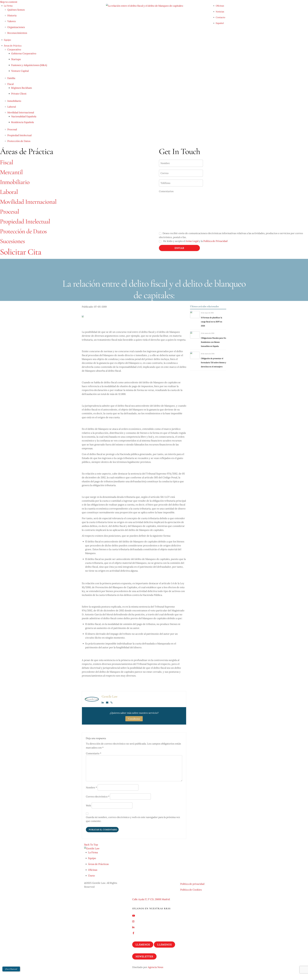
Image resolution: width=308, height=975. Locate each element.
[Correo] (107, 702)
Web (88, 805)
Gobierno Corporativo (23, 53)
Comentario (93, 753)
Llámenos (143, 944)
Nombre (91, 787)
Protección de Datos (18, 141)
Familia (11, 78)
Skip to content (8, 1)
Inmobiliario (14, 100)
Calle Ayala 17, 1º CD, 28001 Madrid (151, 899)
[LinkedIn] (103, 702)
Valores (11, 21)
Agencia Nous (155, 967)
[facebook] (133, 932)
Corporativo (14, 49)
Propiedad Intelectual (19, 135)
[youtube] (133, 915)
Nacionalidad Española (23, 116)
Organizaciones (16, 27)
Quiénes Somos (16, 9)
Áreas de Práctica (12, 45)
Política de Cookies (191, 889)
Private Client (18, 93)
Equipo (7, 39)
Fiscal (10, 83)
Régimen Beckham (21, 87)
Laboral (11, 106)
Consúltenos (134, 718)
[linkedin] (133, 926)
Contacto (220, 17)
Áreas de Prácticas (98, 864)
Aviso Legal (192, 241)
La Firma (8, 5)
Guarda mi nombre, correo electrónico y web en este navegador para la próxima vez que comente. (133, 819)
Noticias (220, 11)
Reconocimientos (17, 32)
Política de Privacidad (215, 241)
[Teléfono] (111, 702)
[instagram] (133, 921)
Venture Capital (20, 70)
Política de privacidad (192, 883)
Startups (16, 59)
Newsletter (144, 956)
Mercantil (11, 172)
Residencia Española (22, 122)
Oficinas (220, 5)
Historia (11, 15)
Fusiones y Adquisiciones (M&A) (29, 65)
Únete (91, 875)
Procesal (12, 129)
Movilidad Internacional (20, 112)
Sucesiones (12, 241)
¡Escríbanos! (11, 969)
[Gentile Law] (91, 848)
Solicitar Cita (20, 252)
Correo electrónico (97, 796)
